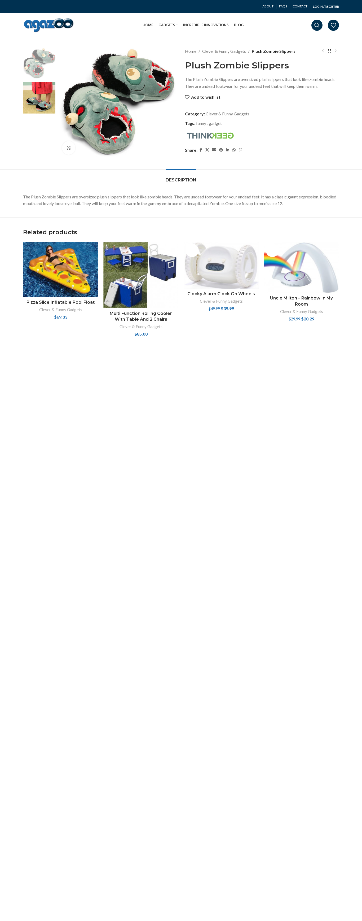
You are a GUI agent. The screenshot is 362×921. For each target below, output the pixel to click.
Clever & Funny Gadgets (224, 51)
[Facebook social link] (200, 149)
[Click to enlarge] (68, 147)
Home (190, 51)
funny (201, 123)
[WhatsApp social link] (234, 149)
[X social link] (207, 149)
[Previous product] (323, 51)
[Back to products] (329, 51)
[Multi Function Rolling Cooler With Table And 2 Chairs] (140, 275)
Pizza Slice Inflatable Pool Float (61, 302)
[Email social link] (214, 149)
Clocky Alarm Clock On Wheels (221, 293)
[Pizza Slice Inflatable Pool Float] (60, 269)
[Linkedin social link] (227, 149)
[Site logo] (49, 24)
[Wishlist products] (333, 25)
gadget (215, 123)
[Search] (317, 25)
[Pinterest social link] (221, 149)
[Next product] (336, 51)
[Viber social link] (240, 149)
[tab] (181, 177)
